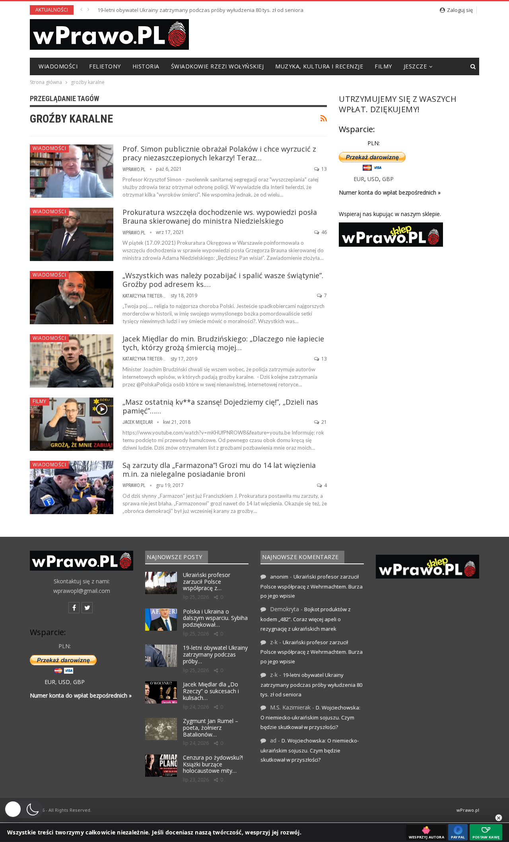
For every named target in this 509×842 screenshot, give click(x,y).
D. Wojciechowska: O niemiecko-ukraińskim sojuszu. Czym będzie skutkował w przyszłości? (310, 717)
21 (323, 422)
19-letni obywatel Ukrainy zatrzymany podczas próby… (215, 654)
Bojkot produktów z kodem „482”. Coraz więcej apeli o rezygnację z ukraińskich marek (305, 619)
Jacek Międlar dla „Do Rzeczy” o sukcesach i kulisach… (211, 691)
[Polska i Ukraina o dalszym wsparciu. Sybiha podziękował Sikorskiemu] (161, 619)
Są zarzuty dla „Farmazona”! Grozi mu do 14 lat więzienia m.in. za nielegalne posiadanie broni (219, 469)
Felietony (105, 66)
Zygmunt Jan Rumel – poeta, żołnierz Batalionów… (210, 727)
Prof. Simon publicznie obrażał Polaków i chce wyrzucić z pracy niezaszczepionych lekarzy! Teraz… (219, 153)
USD (373, 179)
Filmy (383, 66)
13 (323, 169)
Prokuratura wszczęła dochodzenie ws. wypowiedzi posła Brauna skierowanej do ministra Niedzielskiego (219, 216)
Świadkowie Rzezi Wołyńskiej (217, 66)
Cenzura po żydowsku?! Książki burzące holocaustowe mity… (213, 764)
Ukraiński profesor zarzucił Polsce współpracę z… (206, 581)
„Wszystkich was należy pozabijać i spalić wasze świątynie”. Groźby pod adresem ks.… (222, 280)
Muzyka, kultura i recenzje (319, 66)
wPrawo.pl (468, 810)
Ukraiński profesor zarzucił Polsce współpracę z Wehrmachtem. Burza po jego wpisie (311, 586)
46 (323, 232)
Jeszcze (415, 66)
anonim (279, 576)
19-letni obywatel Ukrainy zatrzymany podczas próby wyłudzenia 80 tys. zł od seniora (200, 10)
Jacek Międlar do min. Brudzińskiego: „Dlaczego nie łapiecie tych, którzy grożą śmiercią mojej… (223, 343)
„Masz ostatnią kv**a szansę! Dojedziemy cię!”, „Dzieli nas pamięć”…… (220, 406)
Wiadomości (58, 66)
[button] (23, 809)
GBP (388, 179)
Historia (145, 66)
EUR (359, 179)
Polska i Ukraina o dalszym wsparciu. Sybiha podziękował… (215, 618)
